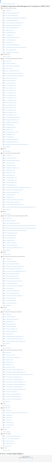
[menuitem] (0, 2)
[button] (0, 0)
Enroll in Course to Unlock (26, 459)
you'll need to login (30, 457)
